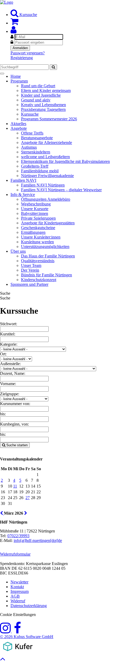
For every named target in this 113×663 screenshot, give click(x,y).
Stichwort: (8, 324)
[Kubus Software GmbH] (17, 652)
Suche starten (16, 445)
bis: (3, 414)
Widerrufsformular (15, 554)
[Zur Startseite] (6, 2)
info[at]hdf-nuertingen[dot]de (38, 540)
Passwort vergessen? (28, 53)
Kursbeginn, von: (14, 424)
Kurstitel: (7, 334)
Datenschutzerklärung (29, 605)
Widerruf (18, 601)
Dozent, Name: (12, 373)
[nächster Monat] (25, 513)
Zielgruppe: (9, 394)
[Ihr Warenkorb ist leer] (14, 23)
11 (15, 486)
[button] (14, 31)
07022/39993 (18, 535)
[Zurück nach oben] (3, 660)
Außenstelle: (10, 363)
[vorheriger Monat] (2, 513)
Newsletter (19, 582)
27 (27, 497)
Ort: (3, 354)
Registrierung (22, 57)
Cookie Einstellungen (18, 614)
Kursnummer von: (15, 403)
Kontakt (17, 586)
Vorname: (8, 383)
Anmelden (20, 48)
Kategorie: (8, 344)
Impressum (20, 591)
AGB (15, 596)
